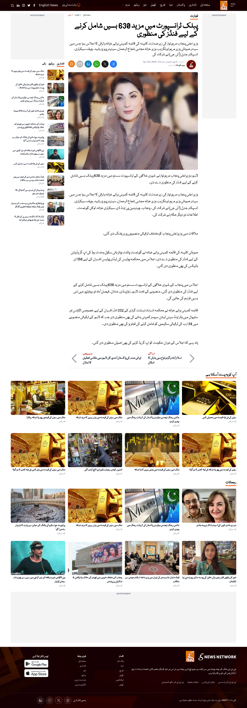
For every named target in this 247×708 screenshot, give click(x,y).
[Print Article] (71, 63)
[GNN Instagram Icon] (23, 5)
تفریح (121, 670)
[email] (79, 64)
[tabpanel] (37, 148)
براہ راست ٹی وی (80, 680)
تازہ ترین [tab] (60, 64)
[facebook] (113, 64)
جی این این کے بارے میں (227, 682)
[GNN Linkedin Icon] (18, 5)
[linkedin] (88, 64)
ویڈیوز (83, 675)
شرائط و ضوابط (192, 682)
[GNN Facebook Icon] (34, 5)
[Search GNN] (12, 5)
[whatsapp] (96, 64)
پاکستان (120, 661)
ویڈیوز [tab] (51, 64)
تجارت (77, 15)
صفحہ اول (87, 15)
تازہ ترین (83, 666)
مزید (127, 5)
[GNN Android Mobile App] (36, 664)
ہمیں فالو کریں (79, 700)
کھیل (121, 675)
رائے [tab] (44, 64)
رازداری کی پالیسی (208, 682)
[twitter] (105, 64)
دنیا (122, 666)
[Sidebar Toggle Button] (233, 5)
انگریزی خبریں (80, 684)
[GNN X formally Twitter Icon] (29, 5)
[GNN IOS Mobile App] (36, 673)
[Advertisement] (219, 67)
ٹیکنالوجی (120, 680)
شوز (85, 670)
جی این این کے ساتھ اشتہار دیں (173, 682)
